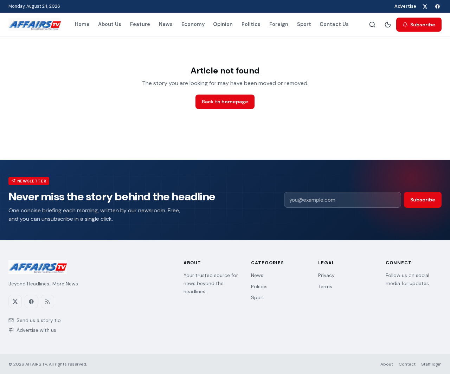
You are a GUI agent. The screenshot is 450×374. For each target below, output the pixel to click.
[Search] (372, 25)
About (386, 364)
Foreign (278, 24)
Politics (251, 24)
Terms (325, 286)
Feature (140, 24)
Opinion (223, 24)
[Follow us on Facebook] (437, 6)
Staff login (431, 364)
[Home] (34, 24)
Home (82, 24)
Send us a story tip (39, 320)
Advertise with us (36, 330)
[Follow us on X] (424, 6)
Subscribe (422, 24)
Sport (304, 24)
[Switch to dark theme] (388, 25)
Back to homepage (225, 101)
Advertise (405, 6)
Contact (407, 364)
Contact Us (334, 24)
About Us (109, 24)
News (166, 24)
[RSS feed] (47, 301)
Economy (193, 24)
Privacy (326, 275)
